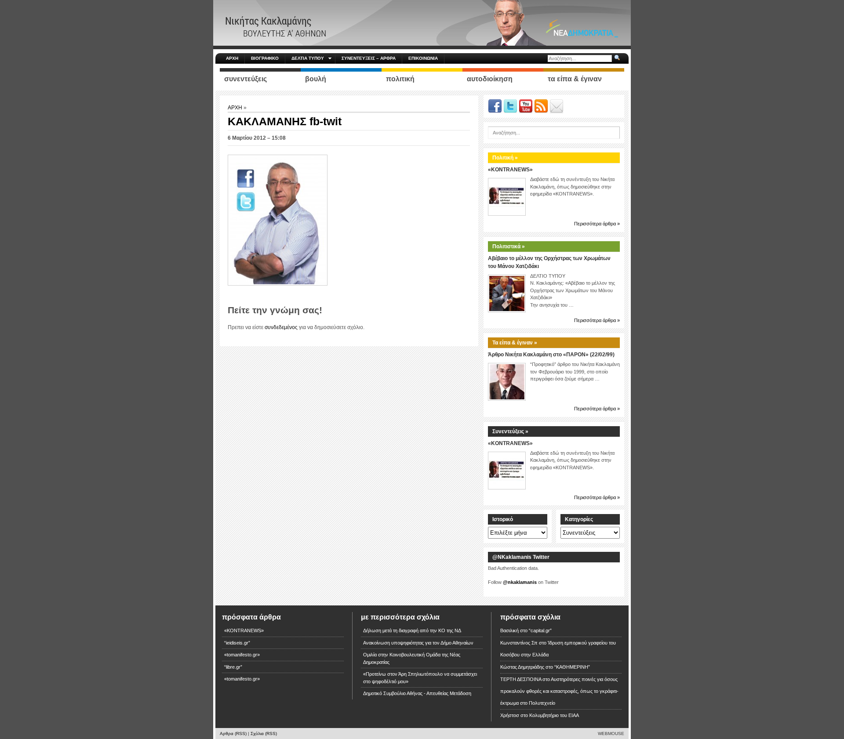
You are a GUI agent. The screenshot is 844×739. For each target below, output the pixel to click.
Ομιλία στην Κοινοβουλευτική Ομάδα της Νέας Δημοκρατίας (411, 658)
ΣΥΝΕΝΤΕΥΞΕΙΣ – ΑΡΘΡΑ (369, 58)
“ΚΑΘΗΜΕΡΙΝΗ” (572, 667)
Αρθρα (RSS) (233, 733)
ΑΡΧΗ (232, 58)
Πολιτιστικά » (508, 246)
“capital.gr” (540, 630)
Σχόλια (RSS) (264, 733)
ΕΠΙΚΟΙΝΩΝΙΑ (423, 58)
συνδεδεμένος (281, 327)
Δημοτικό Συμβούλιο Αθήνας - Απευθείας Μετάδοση (417, 693)
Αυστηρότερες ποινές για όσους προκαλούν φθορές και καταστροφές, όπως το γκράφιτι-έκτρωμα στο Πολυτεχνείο (559, 691)
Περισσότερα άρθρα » (597, 223)
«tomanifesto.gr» (242, 654)
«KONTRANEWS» (510, 170)
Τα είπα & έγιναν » (514, 343)
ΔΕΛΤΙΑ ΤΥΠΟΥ (307, 58)
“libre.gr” (233, 667)
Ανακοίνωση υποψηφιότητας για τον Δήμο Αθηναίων (418, 642)
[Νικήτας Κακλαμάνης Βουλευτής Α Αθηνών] (422, 22)
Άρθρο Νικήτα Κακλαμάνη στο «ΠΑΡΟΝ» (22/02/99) (551, 354)
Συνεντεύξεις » (510, 431)
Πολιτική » (505, 158)
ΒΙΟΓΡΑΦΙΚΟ (265, 58)
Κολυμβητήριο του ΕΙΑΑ (554, 715)
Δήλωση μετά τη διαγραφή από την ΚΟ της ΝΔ (412, 630)
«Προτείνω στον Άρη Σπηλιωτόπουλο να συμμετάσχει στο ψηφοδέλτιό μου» (420, 677)
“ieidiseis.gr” (237, 642)
